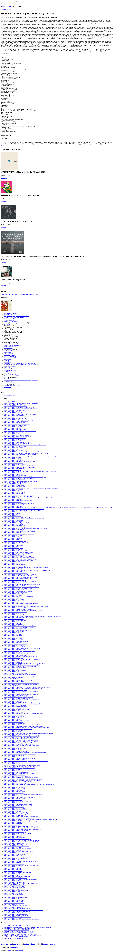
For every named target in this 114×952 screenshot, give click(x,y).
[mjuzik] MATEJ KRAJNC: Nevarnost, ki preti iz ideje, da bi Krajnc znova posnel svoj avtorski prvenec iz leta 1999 (32, 616)
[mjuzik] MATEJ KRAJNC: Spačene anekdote (15, 439)
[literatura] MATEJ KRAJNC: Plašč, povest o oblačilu (17, 908)
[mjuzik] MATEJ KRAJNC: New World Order (15, 614)
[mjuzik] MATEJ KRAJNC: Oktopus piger (14, 415)
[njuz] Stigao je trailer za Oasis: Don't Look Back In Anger (18, 932)
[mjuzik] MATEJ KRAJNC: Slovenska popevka (15, 897)
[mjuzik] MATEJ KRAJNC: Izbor (12, 411)
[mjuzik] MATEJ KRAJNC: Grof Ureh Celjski (15, 594)
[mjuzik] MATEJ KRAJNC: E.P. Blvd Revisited (15, 878)
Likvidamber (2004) (9, 320)
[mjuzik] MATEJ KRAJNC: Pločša (12, 449)
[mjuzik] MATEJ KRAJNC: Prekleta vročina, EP (16, 772)
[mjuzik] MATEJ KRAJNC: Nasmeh (13, 413)
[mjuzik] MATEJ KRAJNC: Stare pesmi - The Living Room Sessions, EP (22, 648)
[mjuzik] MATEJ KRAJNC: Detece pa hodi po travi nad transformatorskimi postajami (25, 445)
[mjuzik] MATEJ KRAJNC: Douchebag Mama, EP (16, 442)
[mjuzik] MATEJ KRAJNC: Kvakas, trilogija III (15, 812)
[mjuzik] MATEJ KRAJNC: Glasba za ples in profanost (17, 848)
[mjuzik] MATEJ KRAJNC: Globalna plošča (15, 667)
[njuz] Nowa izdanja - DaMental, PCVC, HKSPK (16, 937)
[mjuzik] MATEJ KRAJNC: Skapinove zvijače (15, 809)
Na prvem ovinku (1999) (10, 314)
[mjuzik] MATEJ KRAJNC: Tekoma (13, 595)
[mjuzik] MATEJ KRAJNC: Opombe (13, 871)
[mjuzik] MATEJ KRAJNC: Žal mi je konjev (15, 580)
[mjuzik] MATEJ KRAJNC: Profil (12, 847)
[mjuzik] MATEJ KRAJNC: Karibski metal (14, 485)
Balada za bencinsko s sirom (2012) (12, 345)
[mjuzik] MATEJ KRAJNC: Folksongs (13, 711)
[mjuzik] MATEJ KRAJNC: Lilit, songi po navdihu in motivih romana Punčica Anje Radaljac (27, 453)
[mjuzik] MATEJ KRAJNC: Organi (12, 850)
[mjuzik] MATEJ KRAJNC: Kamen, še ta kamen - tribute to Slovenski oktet (22, 724)
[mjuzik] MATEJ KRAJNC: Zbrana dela (14, 843)
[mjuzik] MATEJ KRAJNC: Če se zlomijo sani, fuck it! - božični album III (22, 745)
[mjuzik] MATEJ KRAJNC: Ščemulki (13, 869)
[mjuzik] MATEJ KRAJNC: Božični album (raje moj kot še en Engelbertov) (22, 821)
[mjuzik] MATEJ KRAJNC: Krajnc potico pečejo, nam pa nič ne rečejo (21, 741)
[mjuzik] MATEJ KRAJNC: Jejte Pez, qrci (14, 486)
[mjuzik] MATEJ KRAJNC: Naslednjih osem (15, 628)
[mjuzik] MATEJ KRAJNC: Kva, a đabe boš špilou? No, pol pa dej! (20, 414)
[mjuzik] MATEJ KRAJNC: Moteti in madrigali (15, 751)
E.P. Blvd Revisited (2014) (10, 374)
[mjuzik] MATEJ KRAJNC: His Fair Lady (14, 401)
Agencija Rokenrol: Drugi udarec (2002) (14, 317)
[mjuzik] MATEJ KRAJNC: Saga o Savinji (14, 788)
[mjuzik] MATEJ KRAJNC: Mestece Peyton (15, 620)
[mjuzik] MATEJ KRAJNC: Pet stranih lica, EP (15, 759)
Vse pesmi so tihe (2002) (10, 318)
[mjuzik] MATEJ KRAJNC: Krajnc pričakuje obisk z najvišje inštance (21, 740)
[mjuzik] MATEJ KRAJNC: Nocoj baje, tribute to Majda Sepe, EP (20, 465)
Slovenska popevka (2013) (10, 357)
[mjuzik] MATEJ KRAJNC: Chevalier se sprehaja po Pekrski (19, 534)
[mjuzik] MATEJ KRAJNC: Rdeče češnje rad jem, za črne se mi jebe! (21, 865)
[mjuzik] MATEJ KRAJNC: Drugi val (13, 712)
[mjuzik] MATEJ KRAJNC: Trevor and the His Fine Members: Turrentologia (23, 688)
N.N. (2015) (7, 378)
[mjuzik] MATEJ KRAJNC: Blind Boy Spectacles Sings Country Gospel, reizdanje (24, 663)
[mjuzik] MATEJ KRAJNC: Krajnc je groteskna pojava (17, 443)
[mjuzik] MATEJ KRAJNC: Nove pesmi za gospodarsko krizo (19, 853)
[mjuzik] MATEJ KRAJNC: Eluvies (13, 893)
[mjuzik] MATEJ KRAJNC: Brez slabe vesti (15, 783)
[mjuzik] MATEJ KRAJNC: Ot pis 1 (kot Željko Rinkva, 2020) (19, 651)
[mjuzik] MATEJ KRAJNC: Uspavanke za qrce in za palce (18, 680)
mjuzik (10, 6)
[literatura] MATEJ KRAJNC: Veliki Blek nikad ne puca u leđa (19, 766)
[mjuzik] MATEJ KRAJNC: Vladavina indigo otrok (16, 709)
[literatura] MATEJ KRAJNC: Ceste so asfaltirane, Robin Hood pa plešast (22, 765)
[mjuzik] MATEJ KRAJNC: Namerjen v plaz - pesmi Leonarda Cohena (21, 587)
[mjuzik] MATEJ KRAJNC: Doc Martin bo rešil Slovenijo (18, 630)
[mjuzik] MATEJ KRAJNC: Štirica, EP (13, 463)
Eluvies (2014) (7, 360)
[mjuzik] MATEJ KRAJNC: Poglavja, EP (14, 823)
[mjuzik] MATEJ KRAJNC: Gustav (12, 613)
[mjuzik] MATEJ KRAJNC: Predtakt (13, 904)
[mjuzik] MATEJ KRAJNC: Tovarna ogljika (15, 541)
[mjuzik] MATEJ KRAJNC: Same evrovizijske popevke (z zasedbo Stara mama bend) (25, 752)
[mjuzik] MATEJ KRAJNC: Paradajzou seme (15, 655)
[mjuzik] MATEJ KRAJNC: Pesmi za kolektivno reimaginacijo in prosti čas (22, 704)
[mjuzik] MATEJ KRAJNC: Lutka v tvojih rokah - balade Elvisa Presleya (22, 780)
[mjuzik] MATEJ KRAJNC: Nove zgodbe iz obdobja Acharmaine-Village (22, 659)
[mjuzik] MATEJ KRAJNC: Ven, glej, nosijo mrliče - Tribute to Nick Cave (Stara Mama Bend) (27, 570)
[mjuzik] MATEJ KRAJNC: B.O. (12, 762)
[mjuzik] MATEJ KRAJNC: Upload (13, 795)
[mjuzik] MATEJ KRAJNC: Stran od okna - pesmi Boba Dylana (19, 818)
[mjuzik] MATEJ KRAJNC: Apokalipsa (13, 722)
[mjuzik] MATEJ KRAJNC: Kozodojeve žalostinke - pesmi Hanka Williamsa (23, 841)
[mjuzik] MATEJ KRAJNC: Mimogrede (14, 543)
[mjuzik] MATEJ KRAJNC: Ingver (12, 470)
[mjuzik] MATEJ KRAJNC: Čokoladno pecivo (15, 425)
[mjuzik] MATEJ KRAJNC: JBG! (12, 763)
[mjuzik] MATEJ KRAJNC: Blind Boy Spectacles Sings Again (19, 529)
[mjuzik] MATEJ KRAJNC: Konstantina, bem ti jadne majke (19, 503)
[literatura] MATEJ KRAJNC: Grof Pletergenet (15, 685)
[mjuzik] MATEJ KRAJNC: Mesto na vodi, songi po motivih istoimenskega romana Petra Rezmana (28, 733)
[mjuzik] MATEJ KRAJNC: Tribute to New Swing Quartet (18, 851)
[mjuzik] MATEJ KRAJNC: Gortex (12, 514)
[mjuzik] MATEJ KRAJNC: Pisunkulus (13, 634)
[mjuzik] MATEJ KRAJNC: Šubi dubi (13, 493)
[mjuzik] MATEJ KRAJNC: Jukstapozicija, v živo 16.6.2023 (19, 407)
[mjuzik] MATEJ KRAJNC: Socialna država (15, 708)
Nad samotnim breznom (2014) (11, 375)
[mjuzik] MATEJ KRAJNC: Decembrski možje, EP (16, 660)
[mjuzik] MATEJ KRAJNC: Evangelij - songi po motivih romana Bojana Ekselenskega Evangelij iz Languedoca (31, 488)
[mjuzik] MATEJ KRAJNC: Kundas (13, 749)
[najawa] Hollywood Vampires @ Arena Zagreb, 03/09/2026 (19, 931)
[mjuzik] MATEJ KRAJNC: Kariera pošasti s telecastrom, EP (19, 698)
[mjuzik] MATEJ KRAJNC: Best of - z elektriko (16, 550)
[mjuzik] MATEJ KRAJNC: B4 (11, 539)
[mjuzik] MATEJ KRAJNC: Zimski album (14, 649)
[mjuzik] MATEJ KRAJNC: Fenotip (13, 417)
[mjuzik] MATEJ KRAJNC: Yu (11, 536)
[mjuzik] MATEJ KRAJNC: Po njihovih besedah (16, 858)
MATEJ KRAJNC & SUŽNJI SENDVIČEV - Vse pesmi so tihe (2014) (21, 364)
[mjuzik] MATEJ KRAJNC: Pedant (12, 516)
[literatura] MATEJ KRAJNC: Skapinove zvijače (16, 844)
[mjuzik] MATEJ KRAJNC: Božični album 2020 (16, 673)
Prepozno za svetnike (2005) (11, 321)
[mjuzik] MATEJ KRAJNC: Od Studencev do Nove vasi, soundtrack (21, 737)
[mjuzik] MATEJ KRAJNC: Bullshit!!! (13, 538)
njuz (21, 944)
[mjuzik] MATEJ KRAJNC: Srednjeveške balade (16, 890)
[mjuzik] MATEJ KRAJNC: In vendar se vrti (15, 723)
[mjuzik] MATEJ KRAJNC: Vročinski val (14, 524)
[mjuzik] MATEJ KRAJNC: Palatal (12, 859)
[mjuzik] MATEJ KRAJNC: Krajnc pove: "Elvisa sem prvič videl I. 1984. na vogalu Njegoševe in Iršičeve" (30, 471)
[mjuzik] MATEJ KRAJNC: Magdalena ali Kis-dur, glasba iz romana (21, 603)
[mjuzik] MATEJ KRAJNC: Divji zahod (14, 886)
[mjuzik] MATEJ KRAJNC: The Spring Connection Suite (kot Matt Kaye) (22, 665)
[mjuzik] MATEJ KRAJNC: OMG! (12, 692)
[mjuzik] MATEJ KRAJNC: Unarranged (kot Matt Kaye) (18, 578)
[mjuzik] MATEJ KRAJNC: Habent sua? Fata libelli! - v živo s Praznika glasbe (23, 713)
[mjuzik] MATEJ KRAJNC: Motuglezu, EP (14, 769)
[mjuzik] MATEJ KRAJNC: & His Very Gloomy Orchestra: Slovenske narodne (23, 910)
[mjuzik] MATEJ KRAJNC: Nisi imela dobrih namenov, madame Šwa (21, 403)
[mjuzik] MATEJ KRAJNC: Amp (12, 786)
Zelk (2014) (7, 367)
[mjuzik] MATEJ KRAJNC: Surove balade (14, 791)
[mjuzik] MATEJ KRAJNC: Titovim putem (14, 637)
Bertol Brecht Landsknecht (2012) (12, 343)
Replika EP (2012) (8, 350)
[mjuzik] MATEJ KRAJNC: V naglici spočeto (15, 748)
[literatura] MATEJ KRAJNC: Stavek (13, 404)
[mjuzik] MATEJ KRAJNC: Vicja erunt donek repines (17, 517)
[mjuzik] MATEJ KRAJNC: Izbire (12, 532)
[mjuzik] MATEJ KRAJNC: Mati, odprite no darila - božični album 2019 (21, 452)
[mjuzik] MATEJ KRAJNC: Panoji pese (13, 645)
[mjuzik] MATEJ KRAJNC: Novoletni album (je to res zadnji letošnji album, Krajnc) (24, 676)
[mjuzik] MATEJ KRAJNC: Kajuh (12, 731)
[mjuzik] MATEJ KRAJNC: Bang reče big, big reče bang (18, 588)
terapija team (14, 947)
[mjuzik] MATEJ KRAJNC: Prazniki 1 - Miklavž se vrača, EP (19, 500)
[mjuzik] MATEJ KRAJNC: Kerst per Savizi (15, 798)
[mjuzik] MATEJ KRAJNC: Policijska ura (14, 631)
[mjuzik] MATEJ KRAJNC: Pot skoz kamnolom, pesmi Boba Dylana (21, 777)
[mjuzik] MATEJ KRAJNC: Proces (12, 862)
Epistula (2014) (7, 362)
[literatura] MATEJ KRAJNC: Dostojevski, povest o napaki (18, 482)
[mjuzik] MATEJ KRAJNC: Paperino (13, 535)
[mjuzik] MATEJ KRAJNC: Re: (12, 491)
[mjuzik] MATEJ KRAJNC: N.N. (12, 875)
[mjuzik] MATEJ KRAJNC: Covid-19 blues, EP (16, 734)
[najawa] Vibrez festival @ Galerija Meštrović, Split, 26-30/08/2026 (20, 934)
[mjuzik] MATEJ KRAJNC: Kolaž (12, 546)
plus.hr (9, 950)
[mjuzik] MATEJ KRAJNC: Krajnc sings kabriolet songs (18, 729)
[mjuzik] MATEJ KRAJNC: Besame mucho (14, 633)
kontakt (3, 10)
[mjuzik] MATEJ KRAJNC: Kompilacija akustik (16, 641)
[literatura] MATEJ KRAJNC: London (13, 678)
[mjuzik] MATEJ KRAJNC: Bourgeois (13, 624)
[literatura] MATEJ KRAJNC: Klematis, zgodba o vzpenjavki (19, 527)
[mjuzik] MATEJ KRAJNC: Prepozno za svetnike (16, 605)
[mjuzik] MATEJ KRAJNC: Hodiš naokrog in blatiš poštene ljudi (20, 431)
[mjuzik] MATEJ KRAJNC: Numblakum (14, 484)
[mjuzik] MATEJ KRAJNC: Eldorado (13, 635)
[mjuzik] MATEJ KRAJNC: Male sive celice (15, 585)
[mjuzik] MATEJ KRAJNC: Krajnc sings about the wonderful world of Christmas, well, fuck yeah (28, 497)
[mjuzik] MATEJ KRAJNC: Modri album (14, 755)
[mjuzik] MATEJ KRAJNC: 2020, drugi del (14, 681)
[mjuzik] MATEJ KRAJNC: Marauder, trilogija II (16, 814)
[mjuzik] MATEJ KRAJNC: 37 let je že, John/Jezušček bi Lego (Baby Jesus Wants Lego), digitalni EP (29, 784)
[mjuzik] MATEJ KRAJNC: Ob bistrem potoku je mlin (17, 801)
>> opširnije (4, 178)
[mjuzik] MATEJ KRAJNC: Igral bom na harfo (15, 406)
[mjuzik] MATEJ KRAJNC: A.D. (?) (13, 855)
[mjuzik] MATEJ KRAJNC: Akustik (13, 800)
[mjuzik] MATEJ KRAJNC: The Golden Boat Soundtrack (18, 591)
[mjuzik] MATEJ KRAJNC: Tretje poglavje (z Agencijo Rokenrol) (20, 454)
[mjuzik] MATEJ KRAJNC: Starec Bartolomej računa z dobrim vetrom (21, 683)
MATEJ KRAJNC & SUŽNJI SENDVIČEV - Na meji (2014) (19, 363)
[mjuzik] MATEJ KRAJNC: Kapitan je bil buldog (16, 410)
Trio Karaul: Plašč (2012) (10, 346)
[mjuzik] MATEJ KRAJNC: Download (13, 790)
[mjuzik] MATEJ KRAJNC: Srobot (12, 642)
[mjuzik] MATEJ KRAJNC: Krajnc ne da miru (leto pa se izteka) (20, 666)
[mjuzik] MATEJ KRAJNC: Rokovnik (13, 822)
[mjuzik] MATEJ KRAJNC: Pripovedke (13, 793)
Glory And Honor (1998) (10, 313)
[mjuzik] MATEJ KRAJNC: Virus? (12, 669)
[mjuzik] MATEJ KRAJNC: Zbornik (13, 638)
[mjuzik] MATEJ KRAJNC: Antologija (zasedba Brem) (17, 523)
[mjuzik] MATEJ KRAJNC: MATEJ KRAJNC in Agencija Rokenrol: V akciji (23, 610)
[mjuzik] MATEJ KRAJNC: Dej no (12, 433)
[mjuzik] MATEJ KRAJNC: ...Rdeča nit (13, 873)
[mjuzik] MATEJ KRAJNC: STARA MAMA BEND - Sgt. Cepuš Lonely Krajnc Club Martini (27, 606)
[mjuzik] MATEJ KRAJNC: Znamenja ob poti (15, 450)
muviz (15, 944)
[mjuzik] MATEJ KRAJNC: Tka (12, 513)
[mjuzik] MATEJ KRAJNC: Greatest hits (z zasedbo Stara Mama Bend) (21, 566)
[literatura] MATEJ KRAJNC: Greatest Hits (14, 885)
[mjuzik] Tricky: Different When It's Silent (14, 938)
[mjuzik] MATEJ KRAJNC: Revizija (13, 701)
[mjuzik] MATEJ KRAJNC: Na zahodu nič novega (16, 846)
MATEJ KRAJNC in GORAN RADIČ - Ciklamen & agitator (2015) (21, 380)
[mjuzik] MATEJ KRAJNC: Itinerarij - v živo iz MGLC (17, 436)
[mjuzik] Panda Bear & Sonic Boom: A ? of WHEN (16, 930)
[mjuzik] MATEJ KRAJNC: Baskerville (13, 912)
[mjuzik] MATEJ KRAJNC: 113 (12, 719)
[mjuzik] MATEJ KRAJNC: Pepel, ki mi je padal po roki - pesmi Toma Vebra (23, 510)
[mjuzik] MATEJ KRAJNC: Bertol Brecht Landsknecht (17, 917)
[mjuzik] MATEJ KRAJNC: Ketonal (13, 457)
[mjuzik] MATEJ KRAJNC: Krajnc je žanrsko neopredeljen (18, 743)
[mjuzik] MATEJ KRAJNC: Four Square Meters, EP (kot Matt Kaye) (21, 577)
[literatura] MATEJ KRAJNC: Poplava (13, 894)
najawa (27, 944)
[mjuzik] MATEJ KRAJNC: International (14, 864)
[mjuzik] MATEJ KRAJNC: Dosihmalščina (14, 492)
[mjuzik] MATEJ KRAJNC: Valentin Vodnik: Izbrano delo (18, 560)
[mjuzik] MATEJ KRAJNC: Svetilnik (13, 426)
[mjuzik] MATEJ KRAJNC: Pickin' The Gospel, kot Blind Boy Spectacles (22, 584)
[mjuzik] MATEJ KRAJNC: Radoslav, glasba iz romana (17, 589)
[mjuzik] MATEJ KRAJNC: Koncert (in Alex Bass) (16, 720)
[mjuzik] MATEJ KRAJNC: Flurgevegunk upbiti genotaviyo (19, 419)
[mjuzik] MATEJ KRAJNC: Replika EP (13, 907)
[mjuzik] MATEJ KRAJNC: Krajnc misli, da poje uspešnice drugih (20, 684)
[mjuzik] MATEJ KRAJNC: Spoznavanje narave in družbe (18, 582)
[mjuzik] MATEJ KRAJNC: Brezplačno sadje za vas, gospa (18, 717)
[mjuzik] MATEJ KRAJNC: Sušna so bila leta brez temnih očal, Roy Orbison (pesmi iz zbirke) (27, 687)
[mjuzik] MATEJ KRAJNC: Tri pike (13, 866)
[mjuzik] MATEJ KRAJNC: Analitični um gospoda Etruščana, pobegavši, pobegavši (24, 518)
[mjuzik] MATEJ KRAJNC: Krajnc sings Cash (15, 854)
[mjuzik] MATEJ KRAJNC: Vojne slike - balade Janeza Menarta (19, 461)
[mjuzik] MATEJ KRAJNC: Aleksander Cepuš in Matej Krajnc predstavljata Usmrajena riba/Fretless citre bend (31, 819)
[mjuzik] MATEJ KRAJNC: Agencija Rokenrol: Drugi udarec (19, 609)
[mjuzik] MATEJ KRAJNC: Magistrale (13, 548)
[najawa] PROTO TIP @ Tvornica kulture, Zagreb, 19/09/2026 (19, 928)
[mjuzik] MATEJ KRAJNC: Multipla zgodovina (15, 690)
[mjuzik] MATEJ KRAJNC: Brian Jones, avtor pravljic (17, 839)
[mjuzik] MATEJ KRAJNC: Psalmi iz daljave (15, 882)
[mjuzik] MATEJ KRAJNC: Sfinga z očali (14, 564)
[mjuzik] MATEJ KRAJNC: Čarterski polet (14, 422)
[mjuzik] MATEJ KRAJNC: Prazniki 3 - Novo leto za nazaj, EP (19, 495)
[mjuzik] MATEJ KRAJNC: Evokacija (13, 432)
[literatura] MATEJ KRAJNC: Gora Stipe (14, 903)
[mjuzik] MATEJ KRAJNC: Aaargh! (13, 896)
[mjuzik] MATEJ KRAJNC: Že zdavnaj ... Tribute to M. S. (18, 556)
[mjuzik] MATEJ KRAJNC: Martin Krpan (14, 775)
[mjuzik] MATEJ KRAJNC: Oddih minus (14, 489)
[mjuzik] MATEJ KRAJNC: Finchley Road (14, 716)
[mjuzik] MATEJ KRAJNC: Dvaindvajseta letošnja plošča (18, 621)
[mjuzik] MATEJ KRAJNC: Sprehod (13, 474)
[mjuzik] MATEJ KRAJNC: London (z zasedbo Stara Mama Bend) (20, 758)
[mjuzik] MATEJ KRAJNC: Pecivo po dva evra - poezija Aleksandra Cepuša (23, 794)
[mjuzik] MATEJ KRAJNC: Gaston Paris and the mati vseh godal (20, 626)
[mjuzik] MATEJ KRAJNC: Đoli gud (13, 571)
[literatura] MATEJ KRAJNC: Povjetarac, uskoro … (16, 435)
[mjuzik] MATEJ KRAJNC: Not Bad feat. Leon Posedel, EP (19, 833)
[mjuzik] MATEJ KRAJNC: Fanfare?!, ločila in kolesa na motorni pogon (21, 699)
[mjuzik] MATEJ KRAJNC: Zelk (12, 889)
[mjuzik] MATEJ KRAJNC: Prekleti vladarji (15, 705)
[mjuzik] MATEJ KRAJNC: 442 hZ (12, 428)
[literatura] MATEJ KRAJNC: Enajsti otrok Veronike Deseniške (19, 782)
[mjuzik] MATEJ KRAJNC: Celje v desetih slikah (16, 542)
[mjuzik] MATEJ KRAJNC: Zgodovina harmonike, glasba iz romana (21, 408)
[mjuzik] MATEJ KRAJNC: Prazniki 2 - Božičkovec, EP (18, 496)
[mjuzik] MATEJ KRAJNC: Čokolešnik (13, 619)
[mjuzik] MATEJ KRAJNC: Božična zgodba (15, 670)
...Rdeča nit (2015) (8, 381)
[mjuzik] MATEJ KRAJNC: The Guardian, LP (15, 573)
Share (2, 145)
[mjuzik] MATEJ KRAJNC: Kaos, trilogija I (15, 815)
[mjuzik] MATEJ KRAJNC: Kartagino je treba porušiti (17, 872)
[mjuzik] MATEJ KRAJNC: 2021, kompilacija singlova (17, 553)
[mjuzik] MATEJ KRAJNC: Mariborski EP (14, 646)
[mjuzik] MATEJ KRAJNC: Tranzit (12, 602)
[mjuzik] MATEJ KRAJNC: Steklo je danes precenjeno (17, 472)
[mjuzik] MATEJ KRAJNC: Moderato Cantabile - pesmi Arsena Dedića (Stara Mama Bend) (26, 567)
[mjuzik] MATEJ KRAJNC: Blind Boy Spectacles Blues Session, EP (21, 879)
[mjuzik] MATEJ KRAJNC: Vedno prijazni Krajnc (16, 592)
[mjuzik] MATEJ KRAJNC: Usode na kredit (15, 475)
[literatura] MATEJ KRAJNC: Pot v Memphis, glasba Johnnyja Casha (21, 883)
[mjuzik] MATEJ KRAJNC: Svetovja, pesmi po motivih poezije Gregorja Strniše (23, 726)
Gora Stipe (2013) (8, 353)
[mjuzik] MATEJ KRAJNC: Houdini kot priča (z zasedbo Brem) (19, 797)
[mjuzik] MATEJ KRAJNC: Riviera (12, 502)
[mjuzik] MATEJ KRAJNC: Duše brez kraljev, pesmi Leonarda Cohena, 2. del (23, 829)
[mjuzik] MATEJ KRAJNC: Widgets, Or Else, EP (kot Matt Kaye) (20, 581)
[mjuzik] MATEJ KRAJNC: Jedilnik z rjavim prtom (16, 421)
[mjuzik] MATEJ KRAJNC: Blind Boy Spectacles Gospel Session (20, 861)
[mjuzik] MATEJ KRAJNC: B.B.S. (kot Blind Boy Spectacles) (19, 827)
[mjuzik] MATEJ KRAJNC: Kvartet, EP (14, 499)
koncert (34, 944)
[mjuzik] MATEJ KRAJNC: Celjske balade (14, 521)
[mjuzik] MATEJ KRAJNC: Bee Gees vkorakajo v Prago (18, 805)
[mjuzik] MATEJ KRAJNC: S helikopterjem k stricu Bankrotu (19, 557)
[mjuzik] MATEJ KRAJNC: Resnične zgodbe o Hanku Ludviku (19, 467)
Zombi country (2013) (9, 355)
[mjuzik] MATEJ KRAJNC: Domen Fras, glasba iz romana (18, 596)
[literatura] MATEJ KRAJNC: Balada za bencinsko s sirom (18, 911)
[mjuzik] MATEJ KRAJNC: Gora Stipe (13, 901)
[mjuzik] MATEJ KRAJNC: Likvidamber (14, 599)
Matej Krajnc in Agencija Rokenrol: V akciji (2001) (16, 316)
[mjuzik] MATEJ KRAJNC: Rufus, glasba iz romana (17, 424)
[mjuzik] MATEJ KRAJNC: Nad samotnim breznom (17, 876)
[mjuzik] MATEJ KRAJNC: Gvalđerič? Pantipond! (16, 511)
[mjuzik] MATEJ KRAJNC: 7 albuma (13, 918)
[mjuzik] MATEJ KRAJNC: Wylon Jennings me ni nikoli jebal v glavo (21, 656)
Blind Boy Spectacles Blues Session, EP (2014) (15, 373)
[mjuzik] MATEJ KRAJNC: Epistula (13, 892)
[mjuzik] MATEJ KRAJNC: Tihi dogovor (14, 756)
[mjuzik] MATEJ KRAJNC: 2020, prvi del (14, 730)
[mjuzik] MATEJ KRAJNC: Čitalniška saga (14, 787)
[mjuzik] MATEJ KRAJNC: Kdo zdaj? (13, 506)
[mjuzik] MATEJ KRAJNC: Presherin (13, 623)
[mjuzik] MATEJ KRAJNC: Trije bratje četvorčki (16, 802)
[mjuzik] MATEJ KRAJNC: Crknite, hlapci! (15, 837)
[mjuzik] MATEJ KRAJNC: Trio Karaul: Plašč (15, 914)
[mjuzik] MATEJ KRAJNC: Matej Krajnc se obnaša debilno (18, 744)
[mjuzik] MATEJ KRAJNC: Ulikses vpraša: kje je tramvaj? (18, 697)
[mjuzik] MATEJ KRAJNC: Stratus (12, 811)
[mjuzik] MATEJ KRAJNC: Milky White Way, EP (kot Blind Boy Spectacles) (23, 779)
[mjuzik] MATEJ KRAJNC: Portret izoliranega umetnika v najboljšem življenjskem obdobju (26, 727)
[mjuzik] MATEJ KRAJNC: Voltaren (13, 549)
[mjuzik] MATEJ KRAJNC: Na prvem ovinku (15, 607)
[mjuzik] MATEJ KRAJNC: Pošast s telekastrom (16, 562)
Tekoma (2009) (7, 324)
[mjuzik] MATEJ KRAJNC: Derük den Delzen (15, 440)
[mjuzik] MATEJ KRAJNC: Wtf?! (12, 868)
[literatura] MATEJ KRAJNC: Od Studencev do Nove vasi (18, 738)
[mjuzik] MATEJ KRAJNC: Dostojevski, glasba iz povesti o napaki (20, 481)
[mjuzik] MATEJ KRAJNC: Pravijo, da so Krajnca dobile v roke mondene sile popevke (25, 528)
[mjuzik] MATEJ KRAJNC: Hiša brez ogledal (15, 446)
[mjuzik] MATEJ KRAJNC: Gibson (12, 836)
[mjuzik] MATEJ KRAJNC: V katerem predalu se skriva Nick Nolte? (21, 826)
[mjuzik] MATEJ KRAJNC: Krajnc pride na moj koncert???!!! (19, 478)
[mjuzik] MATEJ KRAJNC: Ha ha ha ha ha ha (15, 672)
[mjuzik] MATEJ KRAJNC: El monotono (14, 747)
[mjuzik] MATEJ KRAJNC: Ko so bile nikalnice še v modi (18, 552)
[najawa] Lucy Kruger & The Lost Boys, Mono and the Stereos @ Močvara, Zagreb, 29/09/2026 (27, 927)
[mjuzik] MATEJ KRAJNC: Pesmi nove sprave (15, 706)
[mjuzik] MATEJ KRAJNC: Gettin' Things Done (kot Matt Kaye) (20, 574)
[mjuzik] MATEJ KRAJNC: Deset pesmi (14, 468)
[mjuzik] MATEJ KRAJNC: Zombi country (14, 900)
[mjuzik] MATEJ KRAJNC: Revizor (13, 880)
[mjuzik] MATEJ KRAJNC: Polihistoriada (14, 808)
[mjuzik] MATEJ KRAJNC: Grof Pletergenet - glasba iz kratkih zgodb (21, 694)
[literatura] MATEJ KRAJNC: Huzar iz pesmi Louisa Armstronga (20, 674)
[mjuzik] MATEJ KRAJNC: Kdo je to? (13, 458)
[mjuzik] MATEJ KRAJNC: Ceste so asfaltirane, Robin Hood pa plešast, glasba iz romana (26, 761)
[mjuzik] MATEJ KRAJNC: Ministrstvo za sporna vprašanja (18, 804)
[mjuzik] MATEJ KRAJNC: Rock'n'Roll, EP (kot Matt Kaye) (19, 575)
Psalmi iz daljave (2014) (10, 370)
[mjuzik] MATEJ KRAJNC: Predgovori (13, 658)
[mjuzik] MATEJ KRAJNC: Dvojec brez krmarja (16, 695)
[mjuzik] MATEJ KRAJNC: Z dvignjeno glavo (15, 418)
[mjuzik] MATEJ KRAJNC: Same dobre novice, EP (16, 429)
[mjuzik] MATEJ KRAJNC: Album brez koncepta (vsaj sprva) (19, 617)
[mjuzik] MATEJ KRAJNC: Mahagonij (13, 545)
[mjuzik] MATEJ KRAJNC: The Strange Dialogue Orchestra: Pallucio (21, 691)
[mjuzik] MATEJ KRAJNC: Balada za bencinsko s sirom (18, 915)
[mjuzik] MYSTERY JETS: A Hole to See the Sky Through (18, 925)
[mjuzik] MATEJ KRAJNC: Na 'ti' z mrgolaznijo (16, 464)
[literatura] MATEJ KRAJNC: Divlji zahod (14, 887)
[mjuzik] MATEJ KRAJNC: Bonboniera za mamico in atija (18, 702)
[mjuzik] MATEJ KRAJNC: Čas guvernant (14, 525)
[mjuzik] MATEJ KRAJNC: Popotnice (13, 568)
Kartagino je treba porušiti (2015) (12, 385)
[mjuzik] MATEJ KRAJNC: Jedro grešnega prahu (16, 830)
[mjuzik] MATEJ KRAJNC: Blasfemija (13, 677)
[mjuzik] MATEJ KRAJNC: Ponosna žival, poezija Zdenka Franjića (20, 627)
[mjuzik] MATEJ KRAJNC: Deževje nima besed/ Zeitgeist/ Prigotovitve (21, 919)
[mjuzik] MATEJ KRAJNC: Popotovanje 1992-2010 (17, 776)
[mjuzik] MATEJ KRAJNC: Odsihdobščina (14, 504)
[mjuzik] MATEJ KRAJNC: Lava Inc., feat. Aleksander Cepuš (19, 768)
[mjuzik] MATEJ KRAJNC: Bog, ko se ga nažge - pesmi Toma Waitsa (21, 816)
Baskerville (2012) (8, 348)
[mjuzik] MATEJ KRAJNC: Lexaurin (13, 834)
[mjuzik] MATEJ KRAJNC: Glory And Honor (15, 644)
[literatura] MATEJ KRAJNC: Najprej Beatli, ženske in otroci (19, 905)
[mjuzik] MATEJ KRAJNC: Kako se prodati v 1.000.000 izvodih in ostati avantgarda (25, 477)
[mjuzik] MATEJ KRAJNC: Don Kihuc (13, 520)
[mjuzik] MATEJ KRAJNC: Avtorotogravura (15, 479)
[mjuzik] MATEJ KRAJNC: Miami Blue (14, 639)
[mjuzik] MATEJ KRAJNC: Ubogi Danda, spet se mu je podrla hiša (20, 773)
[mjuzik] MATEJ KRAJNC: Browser (13, 662)
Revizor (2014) (7, 371)
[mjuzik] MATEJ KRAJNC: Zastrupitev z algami (16, 898)
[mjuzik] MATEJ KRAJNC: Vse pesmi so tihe (15, 612)
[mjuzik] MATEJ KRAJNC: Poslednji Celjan (15, 832)
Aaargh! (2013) (7, 359)
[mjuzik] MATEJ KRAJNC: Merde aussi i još (15, 438)
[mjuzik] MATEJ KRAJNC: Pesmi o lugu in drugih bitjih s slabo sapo (21, 857)
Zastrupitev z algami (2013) (10, 356)
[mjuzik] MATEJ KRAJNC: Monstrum (13, 447)
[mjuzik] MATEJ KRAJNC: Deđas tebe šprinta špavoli (17, 653)
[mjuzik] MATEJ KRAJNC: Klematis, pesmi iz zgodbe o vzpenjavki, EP (21, 736)
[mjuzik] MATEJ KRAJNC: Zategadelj (13, 460)
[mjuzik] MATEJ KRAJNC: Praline (12, 563)
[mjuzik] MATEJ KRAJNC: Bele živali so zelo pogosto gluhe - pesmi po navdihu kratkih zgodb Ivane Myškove (31, 456)
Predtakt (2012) (7, 352)
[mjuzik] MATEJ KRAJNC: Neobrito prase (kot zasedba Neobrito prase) (21, 559)
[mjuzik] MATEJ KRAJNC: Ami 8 (12, 825)
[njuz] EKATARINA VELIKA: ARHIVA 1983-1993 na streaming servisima (22, 935)
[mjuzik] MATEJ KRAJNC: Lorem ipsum (14, 652)
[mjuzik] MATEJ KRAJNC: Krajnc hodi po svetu (16, 601)
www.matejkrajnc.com (9, 395)
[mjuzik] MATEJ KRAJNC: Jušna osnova (14, 807)
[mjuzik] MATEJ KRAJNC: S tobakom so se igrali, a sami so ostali (20, 770)
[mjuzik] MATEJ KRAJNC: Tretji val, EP (14, 555)
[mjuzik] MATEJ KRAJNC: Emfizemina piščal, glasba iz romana (20, 754)
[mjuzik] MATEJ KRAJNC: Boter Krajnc (14, 715)
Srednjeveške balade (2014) (10, 366)
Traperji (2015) (7, 387)
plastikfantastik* (20, 950)
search (9, 10)
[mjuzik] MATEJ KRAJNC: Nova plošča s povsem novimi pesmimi (20, 531)
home (3, 6)
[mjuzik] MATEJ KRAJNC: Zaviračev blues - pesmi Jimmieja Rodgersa (21, 840)
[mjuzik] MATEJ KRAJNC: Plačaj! (12, 598)
